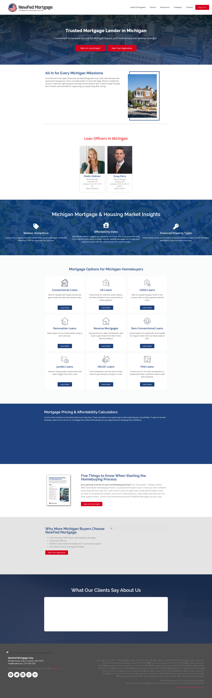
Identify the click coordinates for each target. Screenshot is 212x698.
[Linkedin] (23, 674)
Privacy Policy (56, 668)
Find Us (153, 7)
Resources (164, 7)
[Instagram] (29, 674)
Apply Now (202, 7)
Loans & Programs (138, 7)
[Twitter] (17, 674)
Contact (189, 7)
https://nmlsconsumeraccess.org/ (190, 687)
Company (178, 7)
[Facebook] (10, 674)
